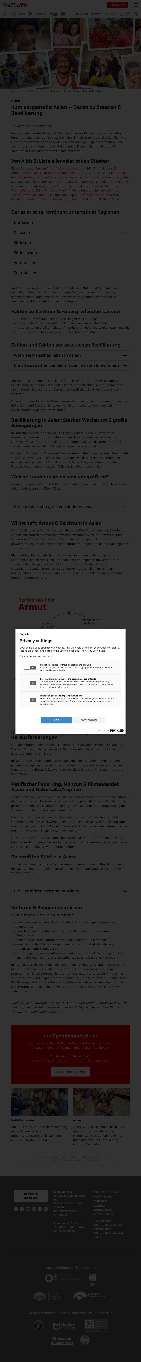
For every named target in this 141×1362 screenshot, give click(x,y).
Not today (89, 720)
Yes (56, 720)
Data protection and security (36, 656)
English (24, 634)
